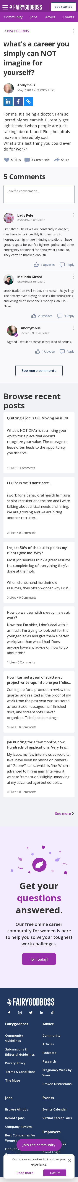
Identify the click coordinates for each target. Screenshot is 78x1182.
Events (68, 17)
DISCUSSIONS (18, 31)
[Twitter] (30, 1012)
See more (63, 813)
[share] (57, 159)
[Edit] (74, 32)
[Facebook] (9, 1012)
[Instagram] (20, 1012)
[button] (74, 32)
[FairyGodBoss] (30, 1002)
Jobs (33, 17)
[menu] (5, 3)
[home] (25, 8)
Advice (50, 17)
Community (13, 17)
